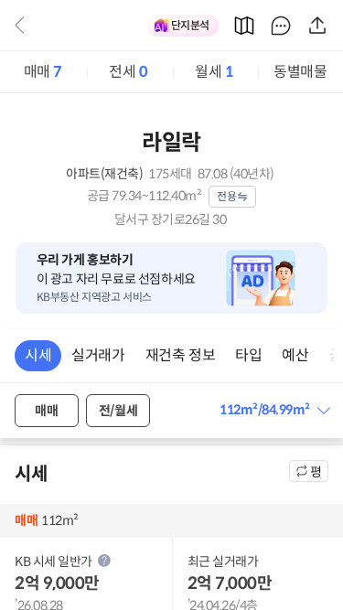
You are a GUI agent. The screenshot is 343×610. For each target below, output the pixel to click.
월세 (214, 71)
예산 (295, 355)
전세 (128, 71)
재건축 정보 (180, 355)
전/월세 (118, 410)
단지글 (281, 26)
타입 (248, 355)
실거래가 (97, 355)
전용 (226, 196)
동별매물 (300, 71)
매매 (43, 71)
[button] (274, 410)
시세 (38, 355)
